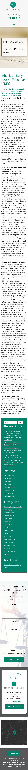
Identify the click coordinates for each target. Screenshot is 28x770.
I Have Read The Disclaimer (15, 654)
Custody (13, 91)
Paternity (16, 95)
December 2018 (9, 487)
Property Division (10, 551)
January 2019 (8, 484)
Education (4, 93)
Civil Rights (8, 519)
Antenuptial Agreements (13, 507)
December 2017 (9, 496)
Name (14, 604)
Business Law (9, 513)
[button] (14, 24)
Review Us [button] (14, 753)
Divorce (19, 91)
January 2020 (9, 475)
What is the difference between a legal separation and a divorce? (13, 463)
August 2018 (8, 493)
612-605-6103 (14, 18)
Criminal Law (8, 524)
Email (14, 613)
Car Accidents (9, 516)
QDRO (6, 554)
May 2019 (7, 481)
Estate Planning (9, 539)
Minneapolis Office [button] (14, 707)
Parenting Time (6, 95)
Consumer (7, 522)
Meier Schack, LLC (16, 89)
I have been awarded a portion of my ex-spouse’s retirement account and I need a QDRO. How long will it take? (13, 435)
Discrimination (9, 530)
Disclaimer (14, 650)
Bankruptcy (8, 510)
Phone (14, 621)
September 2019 (9, 478)
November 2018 (9, 490)
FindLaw (18, 767)
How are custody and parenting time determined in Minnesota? (13, 450)
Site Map (15, 762)
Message (14, 629)
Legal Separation (15, 93)
